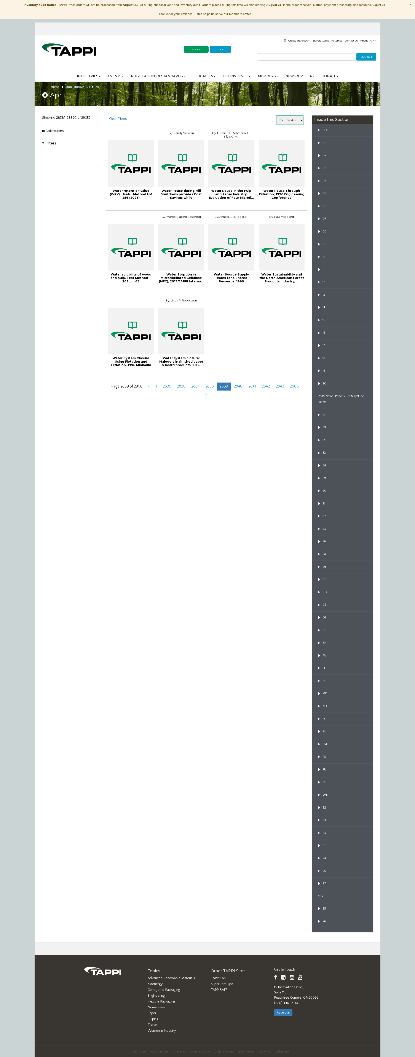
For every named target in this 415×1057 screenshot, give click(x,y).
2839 (224, 386)
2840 (238, 386)
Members (267, 76)
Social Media (246, 1051)
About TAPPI (368, 40)
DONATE (328, 76)
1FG (320, 896)
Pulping (153, 1019)
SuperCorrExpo (222, 984)
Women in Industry (162, 1031)
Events (114, 76)
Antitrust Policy (200, 1051)
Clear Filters (118, 119)
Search (366, 56)
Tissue (152, 1025)
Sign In (196, 49)
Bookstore (73, 87)
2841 (252, 386)
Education (202, 76)
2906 (294, 386)
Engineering (156, 996)
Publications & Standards (157, 76)
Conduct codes (224, 1051)
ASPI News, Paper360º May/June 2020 (341, 399)
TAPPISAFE (219, 990)
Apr (98, 87)
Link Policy (282, 1051)
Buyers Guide (321, 40)
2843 (280, 386)
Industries (87, 76)
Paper (152, 1013)
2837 (195, 386)
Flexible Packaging (161, 1001)
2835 (167, 386)
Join (220, 49)
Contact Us (351, 40)
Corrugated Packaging (164, 990)
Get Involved (235, 76)
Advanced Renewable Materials (171, 978)
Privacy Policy (159, 1051)
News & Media (298, 76)
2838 (209, 386)
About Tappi (138, 1051)
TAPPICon (218, 978)
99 (88, 87)
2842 (266, 386)
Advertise (336, 40)
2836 (181, 386)
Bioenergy (155, 984)
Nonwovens (157, 1007)
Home (55, 87)
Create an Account (299, 40)
